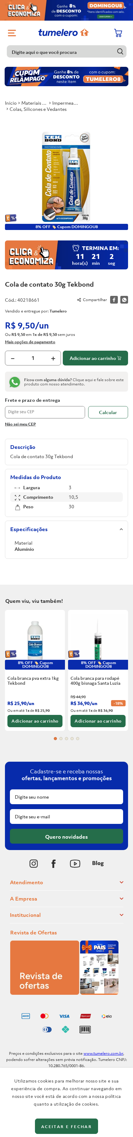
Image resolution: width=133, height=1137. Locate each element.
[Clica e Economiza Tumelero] (66, 10)
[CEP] (45, 407)
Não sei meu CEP (20, 424)
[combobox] (67, 51)
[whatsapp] (124, 300)
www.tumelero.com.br (103, 1053)
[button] (55, 738)
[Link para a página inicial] (11, 102)
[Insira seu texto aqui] (33, 863)
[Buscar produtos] (120, 51)
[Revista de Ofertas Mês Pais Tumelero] (64, 993)
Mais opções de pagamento (30, 341)
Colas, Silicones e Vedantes (38, 109)
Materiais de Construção (34, 102)
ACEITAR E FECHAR (66, 1126)
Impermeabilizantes (65, 102)
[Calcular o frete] (108, 412)
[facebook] (114, 300)
